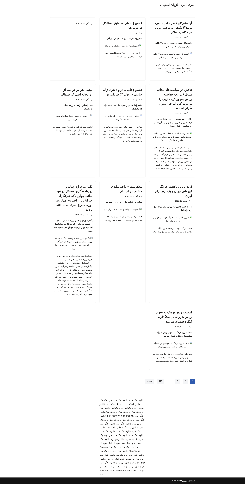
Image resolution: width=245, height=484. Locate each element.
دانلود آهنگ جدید (128, 443)
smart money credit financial (119, 416)
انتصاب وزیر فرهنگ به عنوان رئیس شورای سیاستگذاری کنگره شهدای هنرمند (173, 317)
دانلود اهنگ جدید (136, 400)
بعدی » (149, 381)
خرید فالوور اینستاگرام (132, 427)
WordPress (177, 481)
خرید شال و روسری (120, 439)
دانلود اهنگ (105, 408)
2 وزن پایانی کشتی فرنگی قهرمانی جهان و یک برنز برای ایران (173, 191)
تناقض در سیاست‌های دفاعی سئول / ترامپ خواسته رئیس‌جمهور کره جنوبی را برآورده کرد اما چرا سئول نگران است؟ (174, 99)
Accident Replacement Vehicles (116, 470)
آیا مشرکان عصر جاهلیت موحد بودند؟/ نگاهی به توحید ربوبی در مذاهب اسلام (172, 27)
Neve (192, 481)
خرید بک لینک (106, 400)
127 (160, 381)
